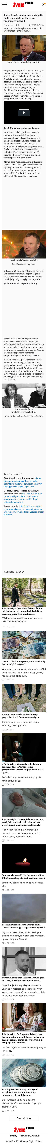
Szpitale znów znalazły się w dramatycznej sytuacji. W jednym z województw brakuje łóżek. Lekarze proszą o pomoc (24, 510)
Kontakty (13, 1136)
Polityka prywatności (30, 1136)
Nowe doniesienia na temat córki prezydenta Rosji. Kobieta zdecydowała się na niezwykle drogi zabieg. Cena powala (23, 497)
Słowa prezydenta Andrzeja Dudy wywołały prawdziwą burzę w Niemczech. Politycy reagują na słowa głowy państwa (23, 482)
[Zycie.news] (23, 4)
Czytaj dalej (24, 1118)
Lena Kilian (16, 25)
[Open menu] (4, 4)
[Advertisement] (24, 203)
